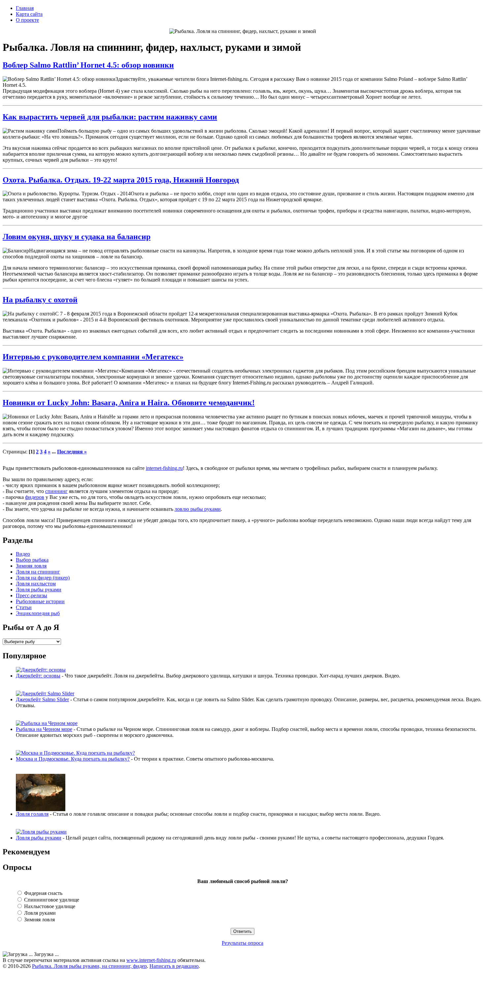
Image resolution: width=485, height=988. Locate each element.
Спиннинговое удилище (51, 900)
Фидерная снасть (42, 893)
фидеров (34, 497)
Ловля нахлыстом (36, 583)
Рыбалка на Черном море (44, 729)
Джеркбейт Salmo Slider (42, 699)
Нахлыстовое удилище (49, 906)
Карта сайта (29, 14)
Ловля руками (39, 913)
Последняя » (72, 451)
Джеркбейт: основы (38, 675)
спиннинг (56, 491)
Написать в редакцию (174, 966)
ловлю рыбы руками (198, 509)
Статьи (24, 607)
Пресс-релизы (31, 595)
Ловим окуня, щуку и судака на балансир (76, 236)
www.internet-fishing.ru (151, 960)
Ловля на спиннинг (38, 572)
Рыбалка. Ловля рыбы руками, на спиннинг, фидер (89, 966)
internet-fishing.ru (164, 468)
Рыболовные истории (40, 601)
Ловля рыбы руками (38, 589)
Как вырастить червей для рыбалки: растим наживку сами (110, 117)
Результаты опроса (242, 943)
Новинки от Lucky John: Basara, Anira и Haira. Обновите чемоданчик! (129, 402)
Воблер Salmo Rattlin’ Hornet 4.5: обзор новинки (88, 65)
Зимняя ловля (31, 566)
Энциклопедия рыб (38, 613)
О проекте (27, 20)
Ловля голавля (32, 814)
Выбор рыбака (32, 560)
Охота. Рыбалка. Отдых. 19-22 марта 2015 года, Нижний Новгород (121, 180)
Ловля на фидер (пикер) (43, 577)
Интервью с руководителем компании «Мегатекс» (93, 356)
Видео (23, 554)
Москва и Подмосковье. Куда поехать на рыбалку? (73, 759)
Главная (25, 8)
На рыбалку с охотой (40, 299)
